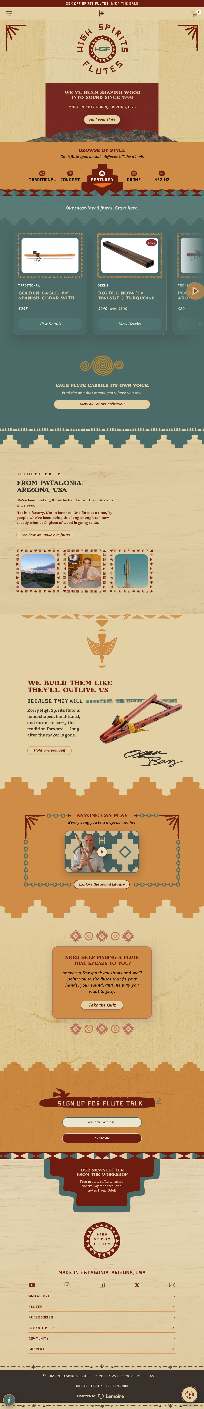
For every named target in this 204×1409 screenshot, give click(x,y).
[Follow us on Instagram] (67, 1285)
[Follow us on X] (137, 1285)
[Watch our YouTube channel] (31, 1285)
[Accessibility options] (9, 1400)
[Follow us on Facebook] (102, 1285)
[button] (102, 852)
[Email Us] (172, 1285)
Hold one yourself (49, 750)
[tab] (42, 175)
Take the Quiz (102, 1005)
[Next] (195, 290)
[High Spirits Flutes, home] (102, 13)
